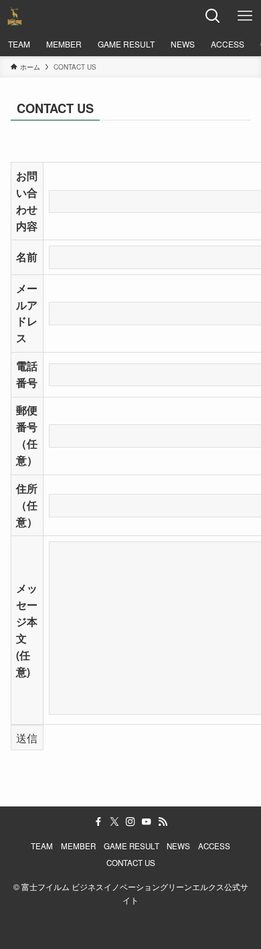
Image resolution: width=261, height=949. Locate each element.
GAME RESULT (131, 846)
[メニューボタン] (245, 16)
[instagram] (130, 822)
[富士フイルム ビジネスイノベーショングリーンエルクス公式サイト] (14, 16)
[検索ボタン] (213, 16)
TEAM (42, 846)
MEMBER (78, 846)
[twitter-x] (114, 822)
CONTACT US (130, 862)
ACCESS (214, 846)
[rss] (163, 822)
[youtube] (147, 822)
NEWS (178, 846)
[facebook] (98, 822)
